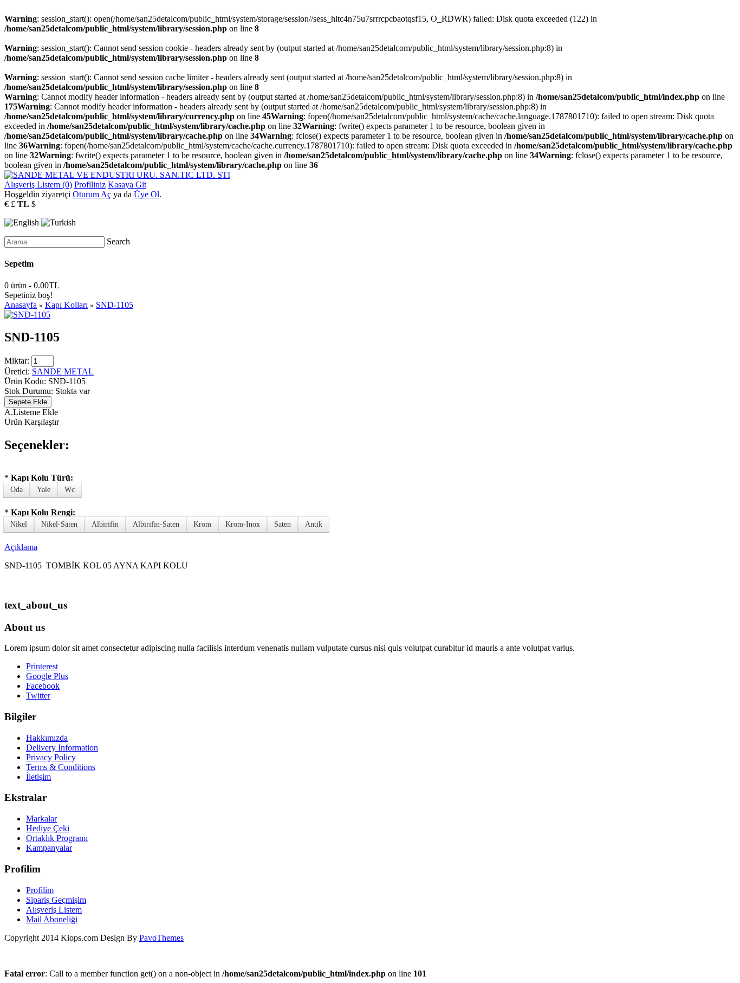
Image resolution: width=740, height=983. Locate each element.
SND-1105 (114, 304)
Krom (202, 524)
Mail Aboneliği (51, 919)
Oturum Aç (92, 194)
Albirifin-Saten (156, 524)
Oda (16, 490)
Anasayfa (20, 304)
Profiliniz (90, 184)
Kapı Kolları (66, 304)
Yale (43, 490)
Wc (69, 490)
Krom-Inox (242, 524)
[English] (21, 223)
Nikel (18, 524)
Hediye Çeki (47, 828)
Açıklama (20, 547)
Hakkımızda (47, 737)
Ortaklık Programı (57, 838)
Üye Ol (146, 194)
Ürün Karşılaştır (31, 421)
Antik (313, 524)
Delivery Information (62, 747)
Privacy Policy (51, 757)
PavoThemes (161, 937)
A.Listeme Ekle (31, 412)
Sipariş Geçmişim (56, 899)
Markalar (41, 818)
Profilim (40, 890)
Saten (282, 524)
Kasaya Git (127, 184)
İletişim (38, 776)
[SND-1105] (27, 314)
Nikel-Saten (59, 524)
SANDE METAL (63, 371)
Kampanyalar (49, 847)
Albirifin (105, 524)
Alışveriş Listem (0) (38, 184)
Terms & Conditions (60, 767)
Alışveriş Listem (54, 909)
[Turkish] (58, 223)
